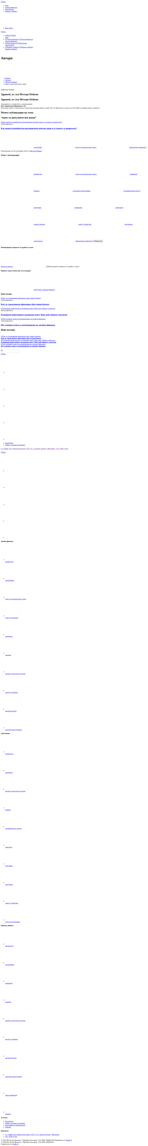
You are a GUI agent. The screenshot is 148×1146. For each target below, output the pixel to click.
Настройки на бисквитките (15, 1125)
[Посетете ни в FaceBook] (21, 439)
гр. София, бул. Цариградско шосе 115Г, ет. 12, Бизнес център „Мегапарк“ (28, 449)
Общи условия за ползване (15, 445)
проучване (9, 884)
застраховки (9, 580)
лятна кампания (11, 1095)
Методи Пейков (11, 82)
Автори (8, 80)
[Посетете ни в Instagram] (21, 389)
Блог (7, 5)
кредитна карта (10, 711)
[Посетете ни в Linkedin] (21, 372)
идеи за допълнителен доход (15, 599)
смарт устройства (11, 903)
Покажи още (98, 241)
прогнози (8, 847)
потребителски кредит (13, 828)
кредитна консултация (13, 730)
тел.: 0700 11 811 (62, 449)
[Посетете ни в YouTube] (21, 422)
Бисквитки (9, 443)
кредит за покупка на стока (15, 674)
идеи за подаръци (11, 618)
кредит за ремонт (11, 692)
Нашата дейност (11, 11)
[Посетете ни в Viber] (21, 406)
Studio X (69, 1140)
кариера (8, 655)
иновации (9, 636)
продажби (9, 866)
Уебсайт (8, 1127)
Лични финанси (11, 7)
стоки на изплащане (12, 922)
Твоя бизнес (9, 9)
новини (8, 810)
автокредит (9, 562)
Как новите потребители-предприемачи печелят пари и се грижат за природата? (39, 128)
